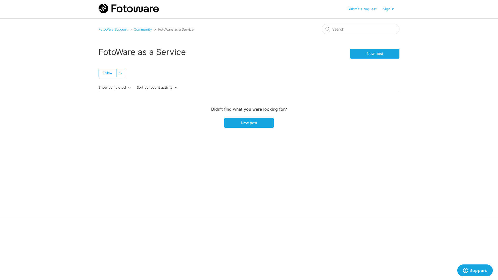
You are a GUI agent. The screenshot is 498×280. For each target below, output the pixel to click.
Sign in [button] (388, 9)
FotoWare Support (113, 29)
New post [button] (375, 53)
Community (143, 29)
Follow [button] (107, 73)
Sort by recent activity (155, 87)
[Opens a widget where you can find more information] (475, 270)
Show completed (113, 87)
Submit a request (362, 9)
